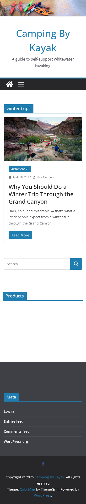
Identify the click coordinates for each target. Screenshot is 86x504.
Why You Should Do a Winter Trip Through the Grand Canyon (41, 194)
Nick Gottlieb (45, 177)
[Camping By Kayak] (9, 84)
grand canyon (20, 168)
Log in (9, 411)
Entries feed (13, 421)
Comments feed (17, 431)
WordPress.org (16, 441)
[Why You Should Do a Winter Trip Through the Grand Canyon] (43, 139)
